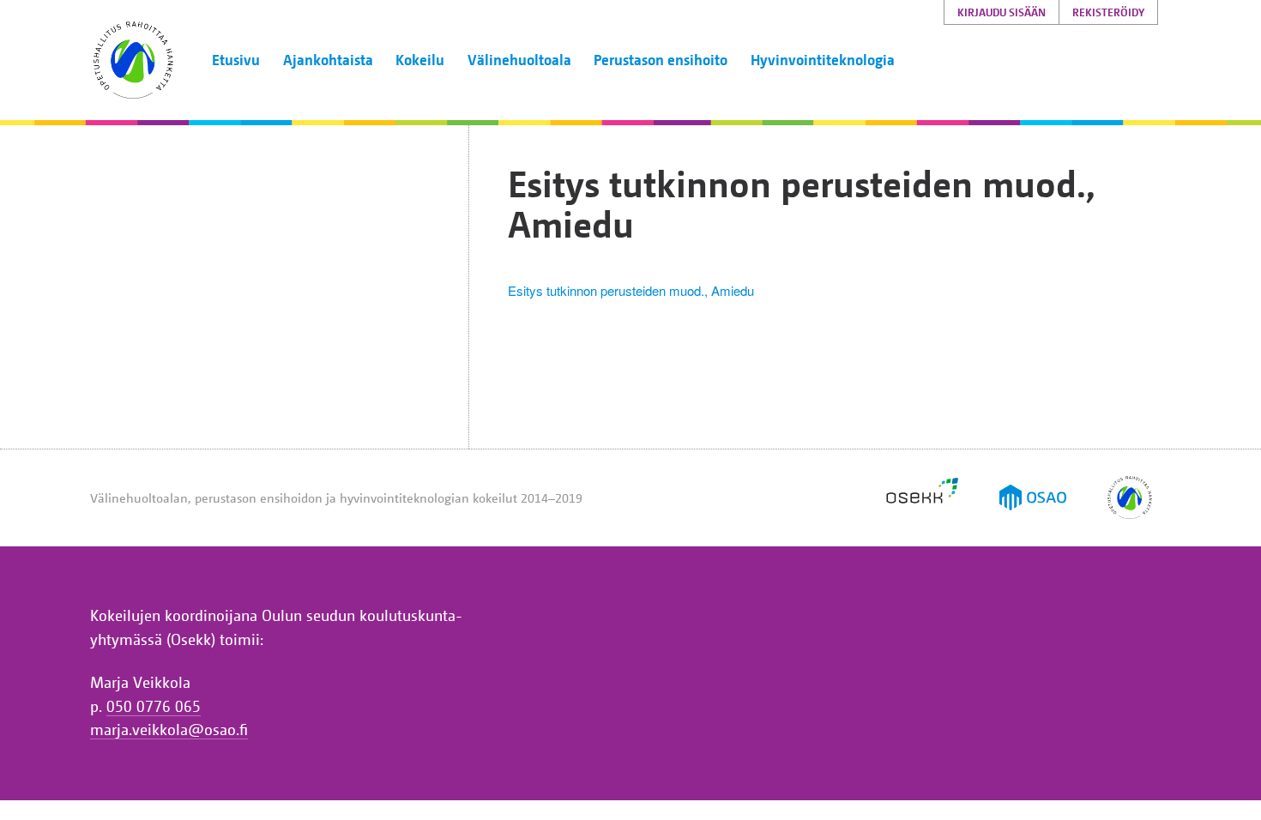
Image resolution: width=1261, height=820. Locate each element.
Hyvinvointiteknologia (823, 60)
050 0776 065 (153, 705)
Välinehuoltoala (519, 60)
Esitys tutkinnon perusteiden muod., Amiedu (631, 290)
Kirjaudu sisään (1001, 12)
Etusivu (236, 60)
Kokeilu (419, 60)
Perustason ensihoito (660, 60)
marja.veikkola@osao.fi (169, 729)
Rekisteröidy (1108, 12)
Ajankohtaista (328, 60)
